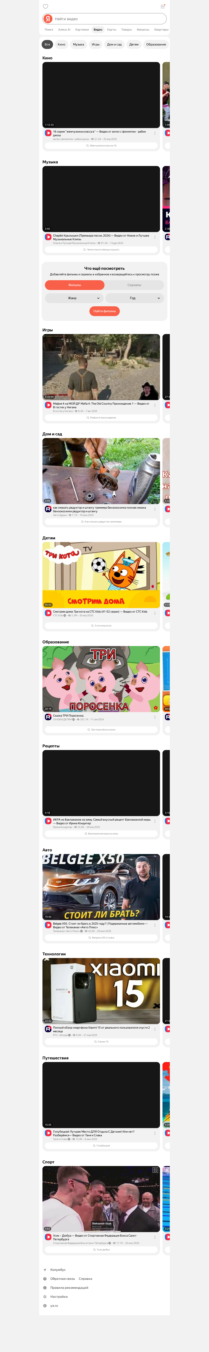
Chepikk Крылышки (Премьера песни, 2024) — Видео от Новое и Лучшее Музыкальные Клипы (101, 237)
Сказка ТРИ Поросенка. (68, 715)
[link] (101, 106)
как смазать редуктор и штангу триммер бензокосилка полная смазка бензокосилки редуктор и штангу (99, 509)
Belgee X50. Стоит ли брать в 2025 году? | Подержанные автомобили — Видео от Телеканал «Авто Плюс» (100, 925)
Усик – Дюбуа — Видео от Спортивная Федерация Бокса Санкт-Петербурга (95, 1237)
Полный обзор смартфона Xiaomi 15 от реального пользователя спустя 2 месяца (101, 1029)
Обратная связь (62, 1279)
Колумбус (58, 1270)
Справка (85, 1279)
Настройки (59, 1297)
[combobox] (109, 18)
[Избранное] (45, 6)
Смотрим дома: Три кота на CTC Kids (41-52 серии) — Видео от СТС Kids (100, 611)
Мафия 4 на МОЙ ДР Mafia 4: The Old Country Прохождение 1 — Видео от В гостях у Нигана (101, 405)
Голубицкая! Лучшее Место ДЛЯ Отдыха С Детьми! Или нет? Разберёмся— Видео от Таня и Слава (94, 1133)
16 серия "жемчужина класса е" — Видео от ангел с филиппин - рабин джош (99, 133)
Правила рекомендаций (69, 1288)
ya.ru (54, 1306)
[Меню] (163, 6)
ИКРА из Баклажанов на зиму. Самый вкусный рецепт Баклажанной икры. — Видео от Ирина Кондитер (102, 821)
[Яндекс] (47, 18)
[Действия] (155, 133)
